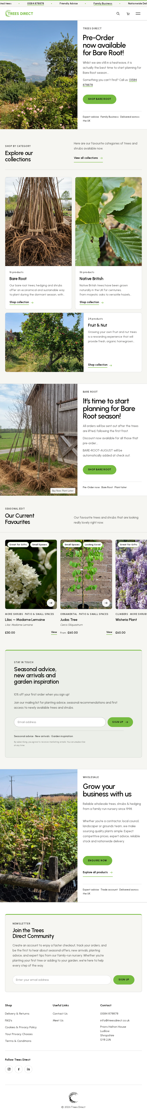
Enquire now (97, 860)
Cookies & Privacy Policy (21, 1027)
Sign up (123, 979)
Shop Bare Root (99, 99)
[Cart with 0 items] (128, 13)
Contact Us (60, 1013)
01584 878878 (35, 3)
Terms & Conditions (18, 1041)
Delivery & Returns (17, 1013)
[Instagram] (9, 1069)
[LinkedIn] (28, 1069)
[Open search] (118, 13)
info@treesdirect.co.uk (115, 1020)
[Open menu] (138, 13)
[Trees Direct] (19, 13)
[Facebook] (19, 1069)
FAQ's (8, 1020)
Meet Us (58, 1020)
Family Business (103, 3)
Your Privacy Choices (19, 1034)
